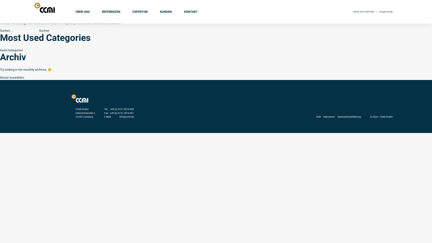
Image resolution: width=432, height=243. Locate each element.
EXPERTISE (140, 12)
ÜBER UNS (83, 12)
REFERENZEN (111, 12)
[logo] (44, 8)
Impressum (329, 116)
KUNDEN (166, 12)
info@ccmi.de (386, 11)
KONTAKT (191, 12)
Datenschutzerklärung (349, 116)
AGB (318, 116)
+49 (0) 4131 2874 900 (363, 11)
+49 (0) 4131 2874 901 (122, 113)
